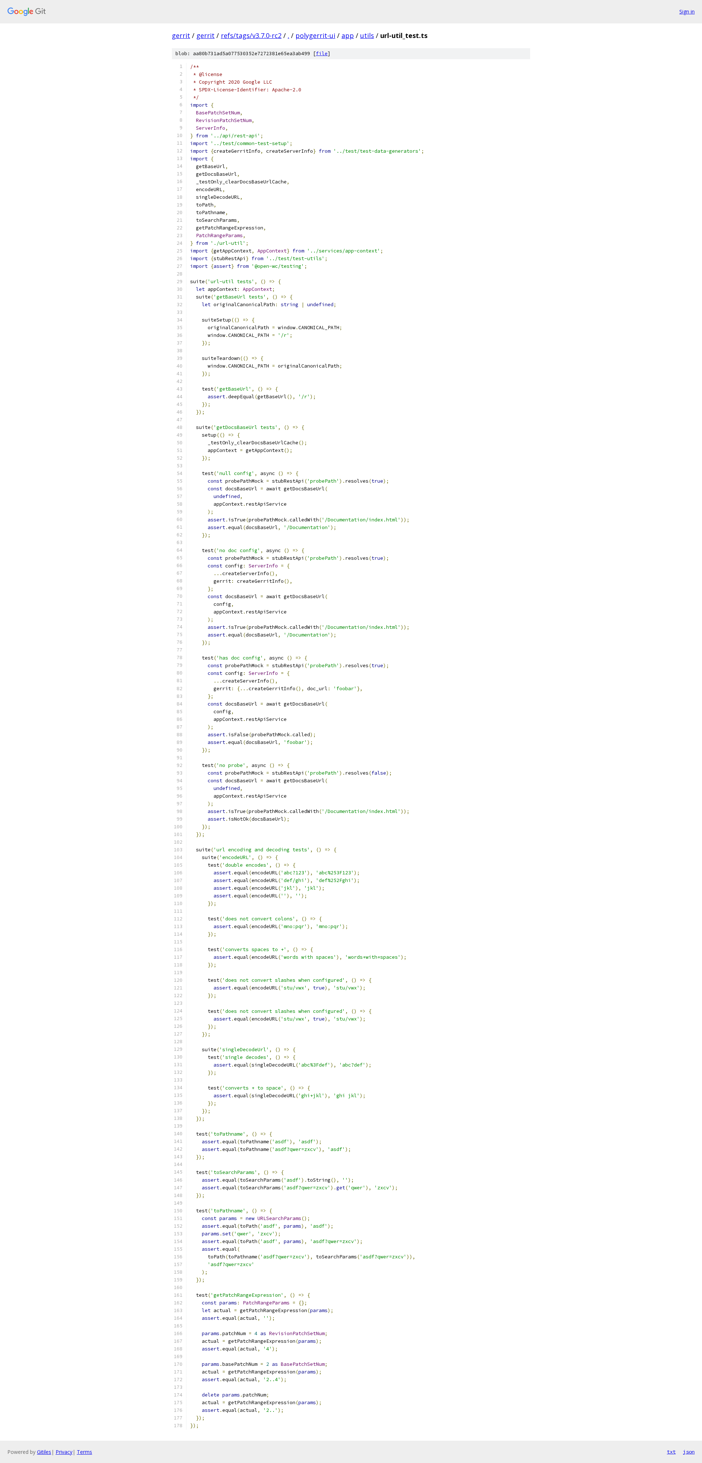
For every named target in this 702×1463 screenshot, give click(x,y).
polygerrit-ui (315, 35)
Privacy (64, 1451)
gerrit (181, 35)
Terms (84, 1451)
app (347, 35)
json (689, 1451)
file (322, 53)
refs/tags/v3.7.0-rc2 (251, 35)
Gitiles (44, 1451)
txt (671, 1451)
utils (367, 35)
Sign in (687, 11)
